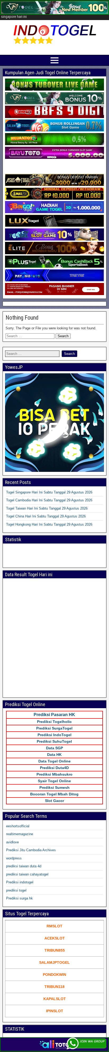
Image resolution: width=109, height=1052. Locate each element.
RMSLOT (54, 926)
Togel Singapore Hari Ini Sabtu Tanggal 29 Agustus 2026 (49, 492)
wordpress (14, 858)
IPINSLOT (54, 1011)
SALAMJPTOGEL (54, 962)
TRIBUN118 (54, 987)
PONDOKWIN (54, 974)
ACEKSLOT (54, 938)
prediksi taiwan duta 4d (23, 866)
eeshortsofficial (17, 826)
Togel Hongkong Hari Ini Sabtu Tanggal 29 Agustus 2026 (49, 524)
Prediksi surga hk (19, 898)
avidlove (12, 842)
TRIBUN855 (54, 950)
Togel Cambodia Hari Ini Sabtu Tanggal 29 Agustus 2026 (49, 500)
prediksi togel (16, 890)
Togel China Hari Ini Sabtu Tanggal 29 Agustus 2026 (46, 516)
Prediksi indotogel (19, 882)
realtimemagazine (19, 834)
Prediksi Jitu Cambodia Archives (31, 850)
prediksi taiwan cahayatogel (27, 874)
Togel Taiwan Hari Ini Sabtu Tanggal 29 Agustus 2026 (47, 508)
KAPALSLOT (54, 999)
